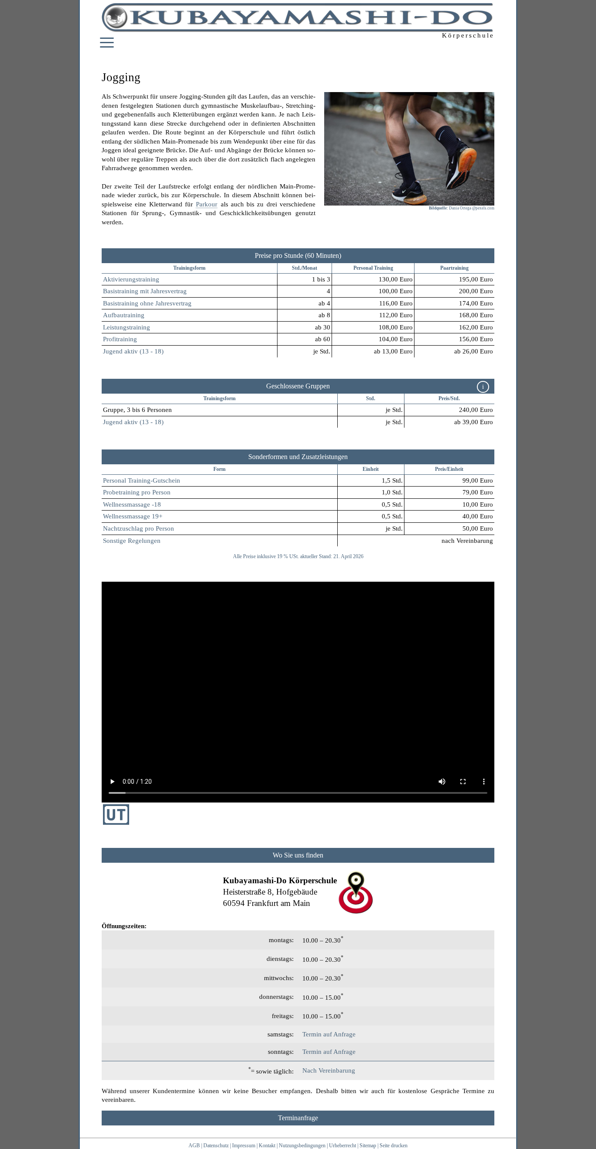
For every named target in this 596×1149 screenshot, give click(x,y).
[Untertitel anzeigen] (116, 822)
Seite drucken (394, 1145)
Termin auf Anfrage (329, 1034)
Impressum (243, 1145)
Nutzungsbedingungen (302, 1145)
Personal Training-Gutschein (141, 480)
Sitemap (368, 1145)
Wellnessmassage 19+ (132, 516)
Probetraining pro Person (137, 492)
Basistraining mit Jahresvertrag (145, 291)
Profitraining (120, 339)
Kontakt (267, 1145)
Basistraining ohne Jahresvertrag (147, 303)
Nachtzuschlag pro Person (138, 528)
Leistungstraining (126, 327)
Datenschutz (216, 1145)
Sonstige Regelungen (132, 540)
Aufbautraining (123, 315)
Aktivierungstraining (131, 279)
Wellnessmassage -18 (132, 504)
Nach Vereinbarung (328, 1070)
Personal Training (373, 268)
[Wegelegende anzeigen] (298, 855)
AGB (194, 1145)
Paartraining (454, 268)
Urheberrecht (342, 1145)
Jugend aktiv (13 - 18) (133, 351)
